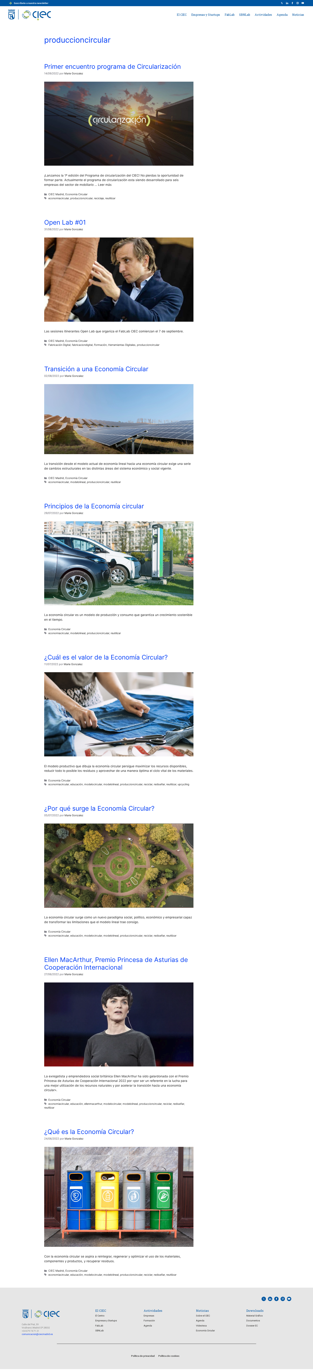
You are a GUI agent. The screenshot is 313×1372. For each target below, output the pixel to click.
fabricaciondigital (82, 344)
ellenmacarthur (93, 1103)
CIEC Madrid (56, 194)
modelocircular (93, 784)
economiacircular (58, 198)
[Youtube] (303, 3)
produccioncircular (81, 198)
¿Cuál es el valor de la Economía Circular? (106, 657)
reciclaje (99, 198)
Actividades (263, 15)
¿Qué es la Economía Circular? (89, 1131)
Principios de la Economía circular (94, 506)
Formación (100, 344)
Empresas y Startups (205, 15)
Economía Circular (76, 194)
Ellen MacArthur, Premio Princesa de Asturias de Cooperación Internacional (116, 963)
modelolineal (77, 482)
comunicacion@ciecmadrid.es (37, 1334)
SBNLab (244, 15)
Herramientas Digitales (121, 344)
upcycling (183, 784)
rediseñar (159, 784)
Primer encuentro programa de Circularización (112, 66)
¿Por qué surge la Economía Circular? (99, 808)
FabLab (229, 15)
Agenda (282, 15)
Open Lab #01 (65, 222)
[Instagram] (283, 1299)
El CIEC (182, 15)
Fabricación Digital (59, 344)
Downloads (255, 1310)
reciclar (148, 784)
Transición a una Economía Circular (96, 369)
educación (76, 784)
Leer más (105, 185)
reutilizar (110, 198)
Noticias (298, 15)
